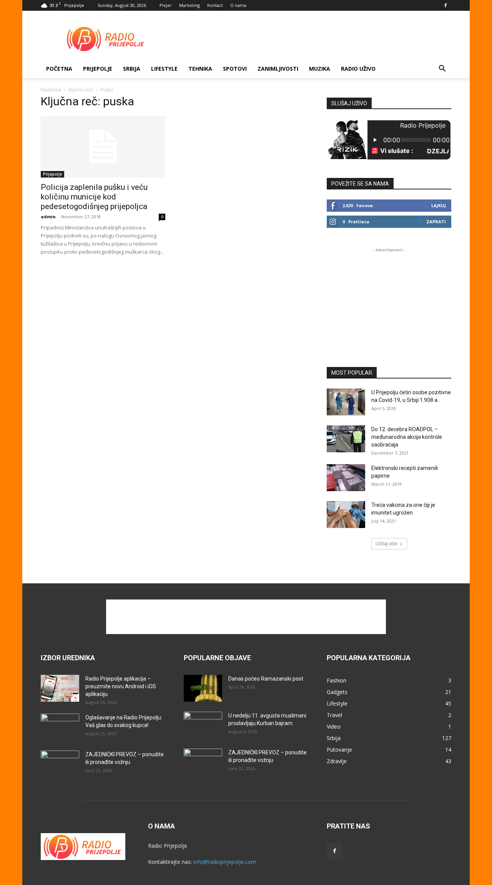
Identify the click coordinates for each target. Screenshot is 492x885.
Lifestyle (164, 68)
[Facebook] (445, 5)
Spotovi (235, 68)
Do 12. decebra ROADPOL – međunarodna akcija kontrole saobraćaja (406, 437)
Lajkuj (438, 205)
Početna (59, 68)
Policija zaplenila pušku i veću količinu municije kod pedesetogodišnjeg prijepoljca (94, 197)
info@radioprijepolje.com (224, 861)
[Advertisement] (311, 39)
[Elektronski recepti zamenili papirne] (346, 477)
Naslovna (51, 89)
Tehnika (200, 68)
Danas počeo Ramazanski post (265, 679)
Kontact (215, 5)
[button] (442, 69)
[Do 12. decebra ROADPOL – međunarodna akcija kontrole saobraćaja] (346, 438)
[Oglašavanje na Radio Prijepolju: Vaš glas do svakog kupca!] (60, 727)
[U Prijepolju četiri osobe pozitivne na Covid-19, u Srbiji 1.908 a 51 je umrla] (346, 402)
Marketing (189, 5)
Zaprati (436, 221)
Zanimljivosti (278, 68)
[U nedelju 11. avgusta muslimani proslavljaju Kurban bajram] (203, 725)
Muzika (319, 68)
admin (48, 216)
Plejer (166, 5)
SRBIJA (131, 68)
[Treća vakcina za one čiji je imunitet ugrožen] (346, 514)
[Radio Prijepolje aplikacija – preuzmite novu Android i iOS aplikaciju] (60, 688)
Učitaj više (386, 543)
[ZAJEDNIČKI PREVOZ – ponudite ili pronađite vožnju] (60, 764)
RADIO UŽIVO (358, 68)
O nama (238, 5)
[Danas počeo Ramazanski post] (203, 688)
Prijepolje (97, 68)
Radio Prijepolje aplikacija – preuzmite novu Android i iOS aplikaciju (120, 686)
